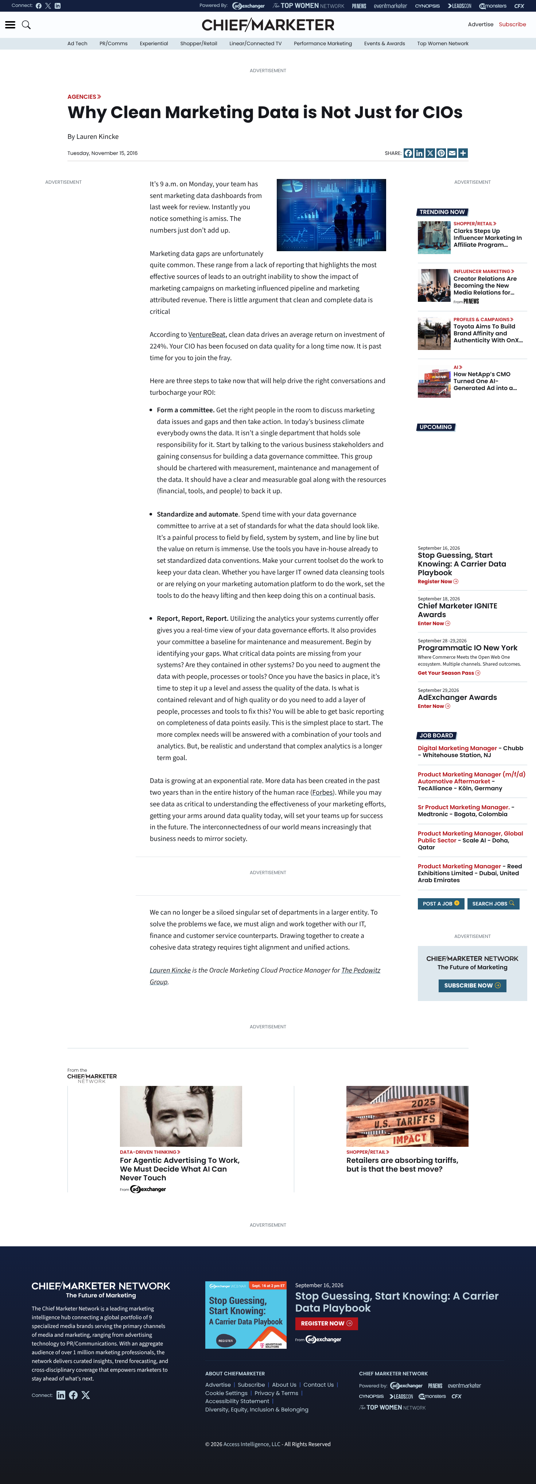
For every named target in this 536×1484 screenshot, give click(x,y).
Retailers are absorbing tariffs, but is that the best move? (402, 1164)
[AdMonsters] (492, 6)
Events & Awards (384, 43)
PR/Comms (114, 43)
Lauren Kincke (170, 970)
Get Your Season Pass (446, 673)
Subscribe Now (469, 985)
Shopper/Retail (198, 43)
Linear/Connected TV (256, 43)
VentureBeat (207, 335)
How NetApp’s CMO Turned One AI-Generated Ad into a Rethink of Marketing (484, 385)
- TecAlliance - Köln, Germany (472, 781)
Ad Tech (77, 43)
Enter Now (431, 623)
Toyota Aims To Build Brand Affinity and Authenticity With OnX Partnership (486, 337)
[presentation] (434, 237)
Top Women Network (443, 43)
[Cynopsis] (427, 6)
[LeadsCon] (459, 6)
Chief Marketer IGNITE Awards (457, 610)
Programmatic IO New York (468, 648)
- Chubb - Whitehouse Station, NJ (470, 751)
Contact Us (319, 1385)
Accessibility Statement (237, 1401)
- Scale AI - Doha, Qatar (470, 840)
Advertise (481, 24)
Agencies (81, 97)
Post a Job (438, 903)
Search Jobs (491, 903)
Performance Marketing (323, 43)
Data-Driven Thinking (148, 1152)
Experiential (154, 43)
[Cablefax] (519, 6)
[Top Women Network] (308, 5)
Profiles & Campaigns (481, 319)
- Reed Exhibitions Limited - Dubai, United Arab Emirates (470, 873)
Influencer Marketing (482, 271)
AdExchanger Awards (457, 697)
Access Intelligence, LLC (252, 1445)
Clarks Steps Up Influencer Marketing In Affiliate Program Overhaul (488, 241)
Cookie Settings (226, 1393)
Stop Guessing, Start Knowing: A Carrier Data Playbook (462, 564)
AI (456, 367)
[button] (10, 25)
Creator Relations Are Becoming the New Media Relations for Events (485, 289)
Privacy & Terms (276, 1393)
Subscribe (512, 24)
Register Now (435, 581)
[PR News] (359, 6)
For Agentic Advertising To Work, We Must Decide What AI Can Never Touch (180, 1169)
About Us (284, 1385)
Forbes (322, 792)
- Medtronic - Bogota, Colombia (466, 810)
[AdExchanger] (248, 5)
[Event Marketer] (390, 6)
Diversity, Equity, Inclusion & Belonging (256, 1410)
